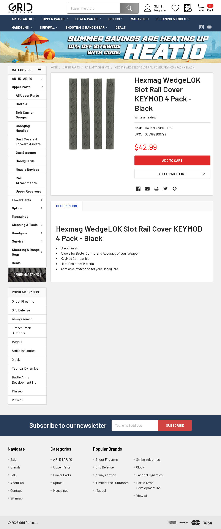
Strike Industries (24, 351)
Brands (15, 467)
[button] (27, 275)
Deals (120, 27)
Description (66, 206)
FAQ (13, 475)
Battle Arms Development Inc (24, 379)
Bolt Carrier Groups (25, 114)
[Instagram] (201, 27)
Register (160, 10)
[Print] (156, 189)
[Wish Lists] (178, 8)
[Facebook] (138, 189)
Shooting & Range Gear (85, 27)
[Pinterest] (174, 189)
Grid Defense (21, 310)
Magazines (140, 19)
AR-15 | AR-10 (22, 19)
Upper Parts (54, 19)
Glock (16, 359)
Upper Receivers (28, 191)
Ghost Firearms (23, 301)
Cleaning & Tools (171, 19)
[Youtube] (209, 27)
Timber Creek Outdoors (21, 330)
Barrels (21, 104)
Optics (114, 19)
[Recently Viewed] (190, 8)
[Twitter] (165, 189)
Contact (16, 490)
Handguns (20, 27)
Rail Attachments (26, 180)
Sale (13, 459)
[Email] (147, 189)
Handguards (25, 161)
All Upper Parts (27, 95)
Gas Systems (26, 152)
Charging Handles (23, 128)
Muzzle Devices (27, 169)
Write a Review (145, 117)
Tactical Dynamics (25, 368)
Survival (47, 27)
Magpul (17, 342)
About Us (17, 483)
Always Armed (22, 319)
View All (17, 400)
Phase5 (17, 391)
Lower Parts (86, 19)
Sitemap (16, 498)
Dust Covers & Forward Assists (28, 141)
